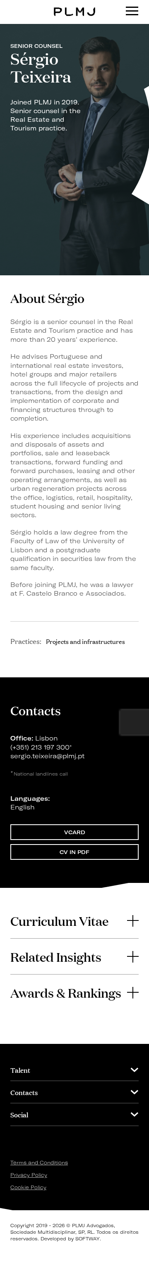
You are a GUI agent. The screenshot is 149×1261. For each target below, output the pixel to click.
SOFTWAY (87, 1239)
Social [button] (19, 1114)
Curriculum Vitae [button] (59, 920)
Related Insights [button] (55, 956)
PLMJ (74, 5)
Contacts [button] (24, 1092)
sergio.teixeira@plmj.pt (47, 756)
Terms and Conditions (39, 1162)
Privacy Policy (28, 1175)
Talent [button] (20, 1069)
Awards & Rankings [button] (65, 992)
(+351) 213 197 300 (40, 747)
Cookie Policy (28, 1187)
